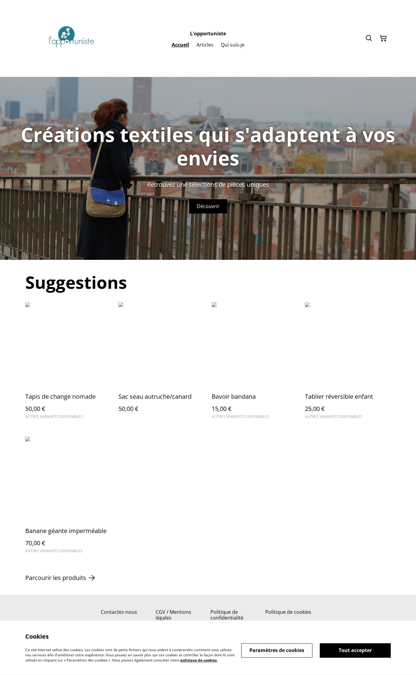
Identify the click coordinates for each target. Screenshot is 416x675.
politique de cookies (198, 660)
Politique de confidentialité (226, 615)
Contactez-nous (119, 612)
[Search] (368, 38)
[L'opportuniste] (71, 38)
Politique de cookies (288, 612)
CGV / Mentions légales (173, 615)
